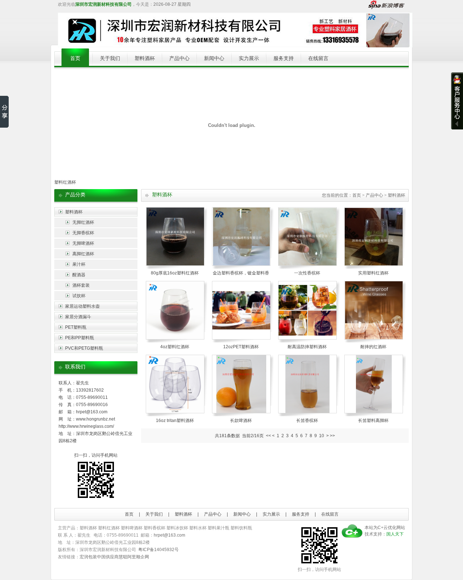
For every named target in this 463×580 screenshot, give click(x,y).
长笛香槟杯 (307, 420)
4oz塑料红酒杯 (174, 346)
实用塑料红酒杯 (373, 273)
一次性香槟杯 (307, 273)
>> (332, 435)
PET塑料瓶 (75, 327)
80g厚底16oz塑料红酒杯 (175, 273)
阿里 (131, 556)
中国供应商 (108, 556)
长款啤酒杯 (241, 420)
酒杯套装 (81, 285)
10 (321, 435)
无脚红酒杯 (83, 222)
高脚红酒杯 (83, 253)
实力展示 (249, 58)
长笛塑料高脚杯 (373, 420)
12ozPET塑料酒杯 (241, 346)
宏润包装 (88, 556)
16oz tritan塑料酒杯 (175, 420)
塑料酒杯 (145, 58)
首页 (75, 58)
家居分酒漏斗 (78, 316)
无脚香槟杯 (83, 232)
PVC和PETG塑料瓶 (84, 348)
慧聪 (123, 556)
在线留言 (318, 58)
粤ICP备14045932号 (158, 549)
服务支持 (283, 58)
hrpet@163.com (91, 411)
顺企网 (142, 556)
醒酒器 (78, 274)
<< (268, 435)
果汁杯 (78, 264)
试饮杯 (78, 295)
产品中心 (179, 58)
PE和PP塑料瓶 (79, 337)
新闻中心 (214, 58)
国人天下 (395, 534)
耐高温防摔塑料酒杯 (307, 346)
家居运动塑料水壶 (82, 306)
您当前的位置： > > (363, 195)
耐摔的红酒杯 (373, 346)
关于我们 (110, 58)
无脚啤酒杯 (83, 243)
